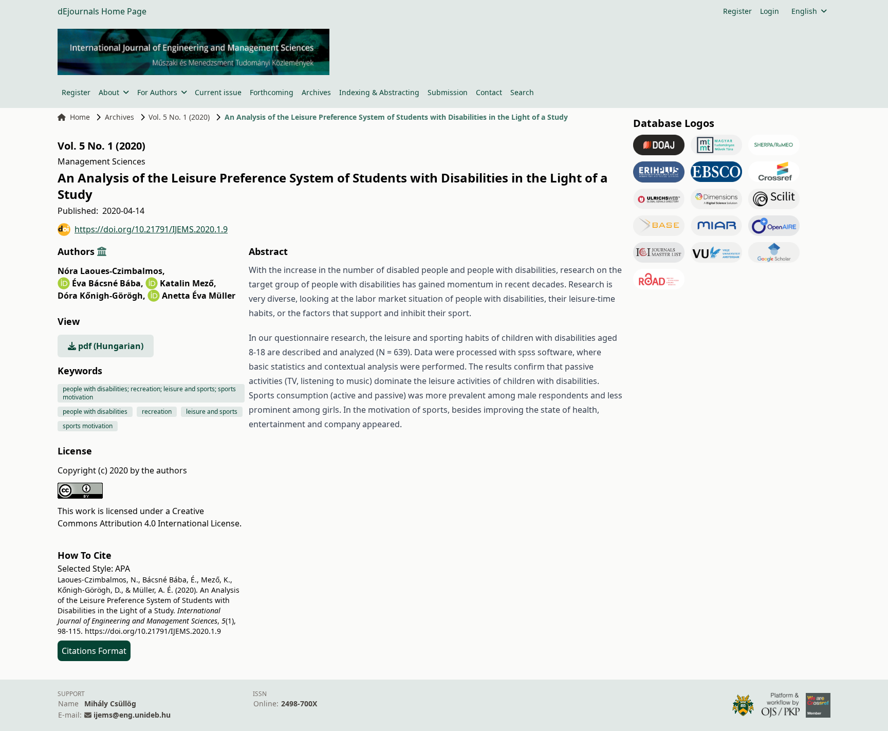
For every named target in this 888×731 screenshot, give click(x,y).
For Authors (157, 92)
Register (737, 11)
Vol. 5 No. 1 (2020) (179, 117)
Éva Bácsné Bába (107, 283)
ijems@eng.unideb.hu (132, 715)
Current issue (218, 92)
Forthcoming (271, 92)
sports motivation (88, 426)
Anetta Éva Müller (198, 295)
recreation (157, 411)
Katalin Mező (188, 283)
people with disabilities (95, 411)
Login (769, 11)
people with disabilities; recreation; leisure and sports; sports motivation (149, 393)
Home (80, 117)
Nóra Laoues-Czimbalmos (111, 271)
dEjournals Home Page (102, 11)
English (804, 11)
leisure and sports (211, 411)
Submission (448, 92)
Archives (316, 92)
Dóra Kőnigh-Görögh (101, 295)
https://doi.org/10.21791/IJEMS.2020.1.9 (151, 229)
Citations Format (94, 650)
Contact (489, 92)
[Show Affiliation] (101, 251)
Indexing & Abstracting (379, 92)
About (109, 92)
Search (522, 92)
